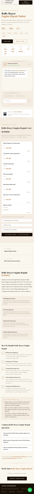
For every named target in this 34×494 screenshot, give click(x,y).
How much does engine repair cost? (11, 93)
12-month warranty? (20, 96)
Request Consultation (17, 478)
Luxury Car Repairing (9, 486)
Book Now (7, 41)
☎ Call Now (20, 41)
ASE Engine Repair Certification (19, 456)
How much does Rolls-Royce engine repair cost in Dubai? (17, 434)
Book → (29, 151)
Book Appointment (26, 2)
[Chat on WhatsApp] (30, 490)
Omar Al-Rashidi (17, 111)
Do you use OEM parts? (9, 96)
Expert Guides (12, 491)
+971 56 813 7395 (24, 488)
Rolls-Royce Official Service (9, 458)
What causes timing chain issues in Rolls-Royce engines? (17, 441)
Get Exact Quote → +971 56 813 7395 (17, 234)
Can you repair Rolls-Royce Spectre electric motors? (17, 448)
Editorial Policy (20, 491)
